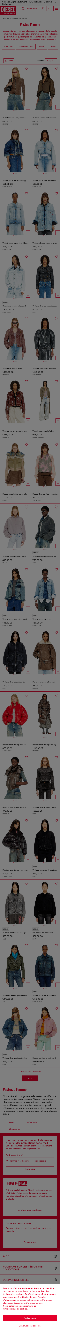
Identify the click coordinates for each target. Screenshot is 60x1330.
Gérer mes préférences (24, 1303)
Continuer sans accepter (30, 1326)
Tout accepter (30, 1318)
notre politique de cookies (15, 1309)
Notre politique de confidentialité (18, 1306)
